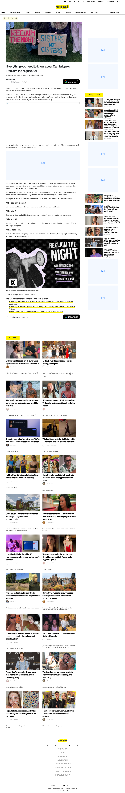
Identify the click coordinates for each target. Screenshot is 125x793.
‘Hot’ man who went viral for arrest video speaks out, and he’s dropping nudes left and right (112, 101)
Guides (68, 12)
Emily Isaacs (15, 82)
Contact (101, 1)
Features (24, 82)
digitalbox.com (64, 790)
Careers (62, 756)
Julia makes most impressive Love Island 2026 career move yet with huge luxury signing (112, 219)
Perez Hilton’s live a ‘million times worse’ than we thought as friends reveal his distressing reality (21, 675)
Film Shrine (94, 12)
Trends (27, 12)
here (37, 291)
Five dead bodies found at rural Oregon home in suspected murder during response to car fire (22, 595)
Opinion (58, 12)
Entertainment (15, 12)
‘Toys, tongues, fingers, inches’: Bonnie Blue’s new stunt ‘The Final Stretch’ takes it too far (112, 134)
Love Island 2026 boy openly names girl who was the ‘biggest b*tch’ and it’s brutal (111, 208)
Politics (48, 12)
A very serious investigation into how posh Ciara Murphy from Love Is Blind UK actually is (112, 198)
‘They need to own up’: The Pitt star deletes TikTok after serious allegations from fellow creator (58, 403)
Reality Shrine (80, 12)
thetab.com (59, 786)
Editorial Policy (62, 764)
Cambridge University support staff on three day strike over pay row (36, 311)
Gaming (37, 12)
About (62, 753)
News (3, 12)
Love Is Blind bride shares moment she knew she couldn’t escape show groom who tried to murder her (111, 124)
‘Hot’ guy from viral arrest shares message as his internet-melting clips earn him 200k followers (22, 403)
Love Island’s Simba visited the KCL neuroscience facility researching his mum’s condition (22, 557)
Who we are (91, 1)
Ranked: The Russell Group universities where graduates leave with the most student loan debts (57, 595)
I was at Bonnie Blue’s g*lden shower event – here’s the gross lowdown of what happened (111, 113)
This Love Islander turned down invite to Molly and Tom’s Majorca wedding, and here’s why (57, 675)
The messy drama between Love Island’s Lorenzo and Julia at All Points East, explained (58, 713)
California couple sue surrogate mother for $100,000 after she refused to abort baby (111, 230)
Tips (118, 1)
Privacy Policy (62, 775)
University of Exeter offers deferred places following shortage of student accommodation (22, 516)
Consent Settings (62, 771)
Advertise (110, 1)
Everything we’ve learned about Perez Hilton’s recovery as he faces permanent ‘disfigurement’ (111, 252)
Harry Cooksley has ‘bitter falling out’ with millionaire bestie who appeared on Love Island (58, 478)
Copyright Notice (62, 768)
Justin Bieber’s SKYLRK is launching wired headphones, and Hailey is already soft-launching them (22, 636)
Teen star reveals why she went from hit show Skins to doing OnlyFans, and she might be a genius (57, 557)
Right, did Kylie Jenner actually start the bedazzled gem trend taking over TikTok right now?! (21, 713)
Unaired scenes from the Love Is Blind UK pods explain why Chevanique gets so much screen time (59, 516)
